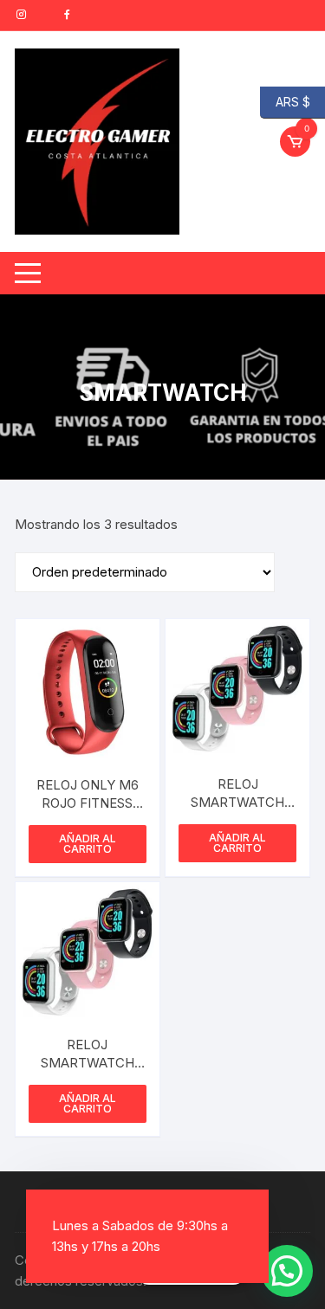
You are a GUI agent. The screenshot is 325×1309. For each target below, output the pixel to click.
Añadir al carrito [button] (87, 843)
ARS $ (285, 101)
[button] (287, 1271)
